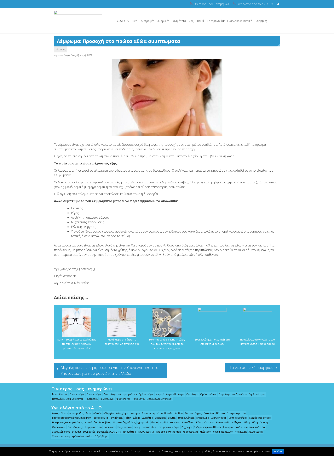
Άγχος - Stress (59, 413)
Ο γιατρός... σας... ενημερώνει (212, 4)
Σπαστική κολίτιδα (254, 427)
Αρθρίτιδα (167, 413)
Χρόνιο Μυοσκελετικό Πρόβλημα (90, 436)
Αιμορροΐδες (76, 413)
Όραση (264, 422)
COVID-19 (123, 21)
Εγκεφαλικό (202, 417)
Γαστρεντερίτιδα (236, 413)
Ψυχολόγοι (138, 398)
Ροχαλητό (187, 427)
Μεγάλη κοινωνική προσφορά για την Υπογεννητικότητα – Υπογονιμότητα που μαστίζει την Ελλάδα (111, 370)
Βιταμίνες (209, 413)
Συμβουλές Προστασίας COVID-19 (102, 431)
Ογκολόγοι (192, 394)
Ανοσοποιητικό (150, 413)
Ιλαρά (154, 422)
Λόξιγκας (237, 422)
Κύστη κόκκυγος (205, 422)
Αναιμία (135, 413)
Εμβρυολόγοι (146, 394)
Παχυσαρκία (125, 427)
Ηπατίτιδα (91, 422)
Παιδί (200, 21)
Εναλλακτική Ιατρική (239, 21)
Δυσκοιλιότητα (185, 417)
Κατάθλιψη (188, 422)
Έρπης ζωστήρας (237, 417)
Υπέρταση (205, 431)
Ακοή (88, 413)
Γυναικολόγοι (77, 394)
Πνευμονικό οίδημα (169, 427)
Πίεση (137, 427)
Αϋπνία (189, 413)
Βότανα (220, 413)
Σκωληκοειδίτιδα (232, 427)
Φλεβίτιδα (241, 431)
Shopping (261, 21)
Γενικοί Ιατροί (60, 394)
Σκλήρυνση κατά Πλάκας (207, 427)
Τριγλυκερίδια (146, 431)
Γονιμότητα (179, 21)
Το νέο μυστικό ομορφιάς (251, 367)
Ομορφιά (162, 21)
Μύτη (255, 422)
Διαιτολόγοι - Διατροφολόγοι (120, 394)
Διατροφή (147, 21)
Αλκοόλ (97, 413)
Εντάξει (278, 451)
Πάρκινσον (110, 427)
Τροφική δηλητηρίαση (168, 431)
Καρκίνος (175, 422)
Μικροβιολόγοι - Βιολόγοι (170, 394)
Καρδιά (164, 422)
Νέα (134, 21)
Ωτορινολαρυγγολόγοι (159, 398)
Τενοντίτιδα (129, 431)
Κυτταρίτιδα (223, 422)
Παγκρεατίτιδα (93, 427)
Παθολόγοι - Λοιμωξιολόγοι (67, 398)
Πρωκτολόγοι (107, 398)
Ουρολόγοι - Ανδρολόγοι (233, 394)
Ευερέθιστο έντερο (260, 417)
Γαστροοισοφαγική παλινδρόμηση (71, 417)
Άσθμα (179, 413)
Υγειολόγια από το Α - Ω (253, 4)
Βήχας (198, 413)
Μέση (247, 422)
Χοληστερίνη (256, 431)
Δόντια (172, 417)
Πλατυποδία (149, 427)
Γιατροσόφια (100, 417)
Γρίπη (127, 417)
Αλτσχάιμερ (122, 413)
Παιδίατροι (91, 398)
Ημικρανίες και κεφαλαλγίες (67, 422)
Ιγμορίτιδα (143, 422)
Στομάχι (76, 431)
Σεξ (191, 21)
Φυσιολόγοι (123, 398)
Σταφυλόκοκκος (61, 431)
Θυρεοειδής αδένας (124, 422)
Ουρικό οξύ (59, 427)
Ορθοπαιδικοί (208, 394)
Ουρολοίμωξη (75, 427)
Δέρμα (136, 417)
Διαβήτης (147, 417)
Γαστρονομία (215, 21)
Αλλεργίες (108, 413)
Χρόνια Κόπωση (61, 436)
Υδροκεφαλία (190, 431)
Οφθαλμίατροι (257, 394)
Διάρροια (160, 417)
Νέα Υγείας (60, 49)
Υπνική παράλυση (223, 431)
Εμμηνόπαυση (219, 417)
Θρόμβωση (105, 422)
